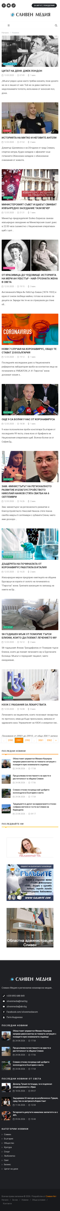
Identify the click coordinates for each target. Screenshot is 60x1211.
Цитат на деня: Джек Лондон (22, 70)
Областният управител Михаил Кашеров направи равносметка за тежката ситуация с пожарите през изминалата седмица (34, 762)
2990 (10, 740)
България (8, 197)
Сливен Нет (51, 1196)
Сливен (7, 131)
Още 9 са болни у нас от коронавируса (28, 419)
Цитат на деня (10, 64)
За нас (15, 1200)
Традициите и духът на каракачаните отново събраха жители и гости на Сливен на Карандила (34, 807)
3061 (40, 740)
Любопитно (9, 268)
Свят (6, 1160)
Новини (25, 1200)
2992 (27, 740)
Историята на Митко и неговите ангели (29, 137)
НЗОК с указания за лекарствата (24, 704)
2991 (18, 740)
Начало (5, 1200)
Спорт (7, 1151)
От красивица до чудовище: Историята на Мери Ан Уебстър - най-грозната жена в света (30, 278)
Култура (8, 1147)
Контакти (7, 1203)
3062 (49, 740)
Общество (9, 1143)
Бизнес (7, 1164)
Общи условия (38, 1200)
